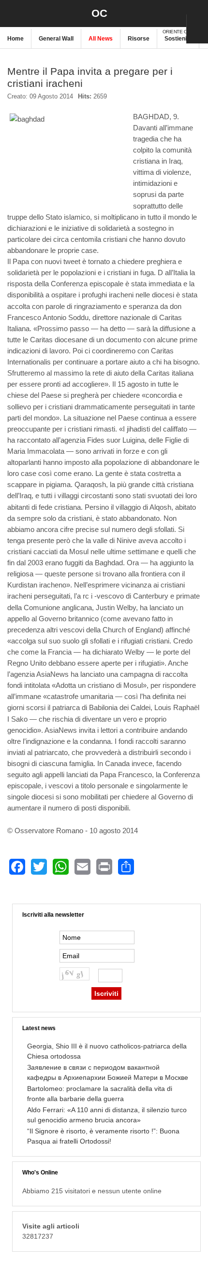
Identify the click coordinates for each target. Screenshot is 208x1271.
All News (101, 38)
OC (99, 13)
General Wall (56, 38)
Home (15, 38)
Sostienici (178, 38)
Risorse (138, 38)
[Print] (104, 867)
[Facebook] (17, 867)
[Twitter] (39, 867)
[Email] (82, 867)
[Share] (126, 867)
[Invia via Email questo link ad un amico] (196, 100)
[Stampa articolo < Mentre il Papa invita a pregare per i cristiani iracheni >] (179, 100)
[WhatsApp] (61, 867)
